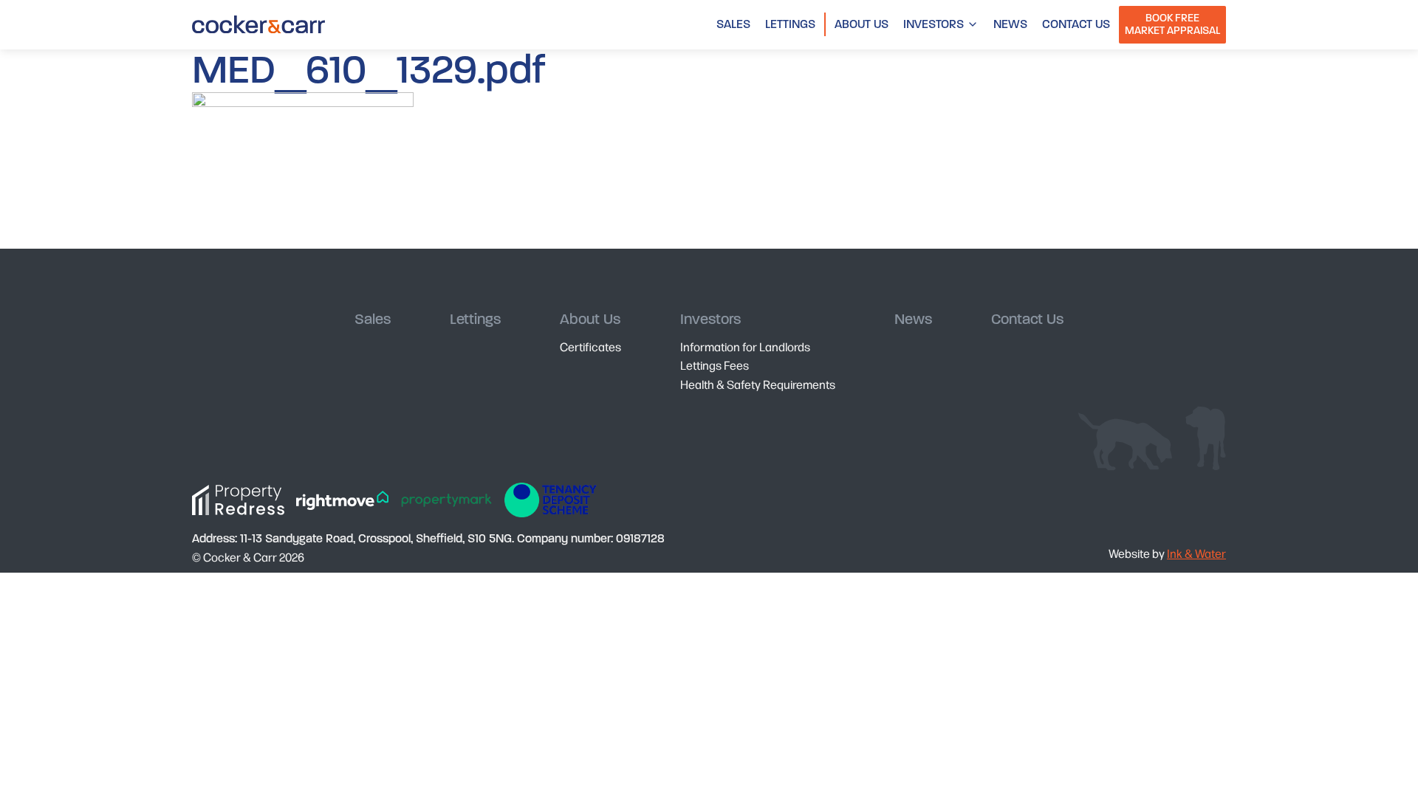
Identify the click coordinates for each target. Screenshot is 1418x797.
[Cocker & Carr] (258, 24)
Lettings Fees (714, 365)
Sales (733, 24)
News (1010, 24)
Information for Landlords (745, 346)
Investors (933, 24)
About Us (861, 24)
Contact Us (1076, 24)
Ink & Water (1196, 553)
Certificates (590, 346)
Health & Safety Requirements (757, 384)
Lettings (790, 24)
